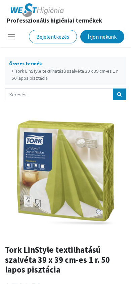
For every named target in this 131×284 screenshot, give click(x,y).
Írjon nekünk (102, 36)
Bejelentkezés (52, 36)
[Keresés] (119, 94)
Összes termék (25, 64)
